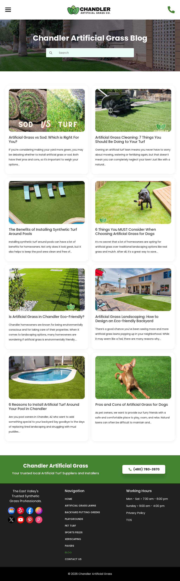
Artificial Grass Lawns (80, 505)
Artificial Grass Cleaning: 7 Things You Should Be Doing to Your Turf (128, 139)
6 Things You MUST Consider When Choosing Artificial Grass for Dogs (125, 231)
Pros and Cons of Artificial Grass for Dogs (131, 404)
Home (68, 499)
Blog (68, 552)
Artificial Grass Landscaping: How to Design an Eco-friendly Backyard (126, 319)
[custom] (11, 510)
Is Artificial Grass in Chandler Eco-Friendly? (46, 317)
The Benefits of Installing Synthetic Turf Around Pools (43, 231)
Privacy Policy (135, 513)
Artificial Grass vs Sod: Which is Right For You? (44, 139)
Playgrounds (74, 519)
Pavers (69, 546)
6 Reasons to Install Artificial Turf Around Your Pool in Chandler (44, 406)
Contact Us (73, 559)
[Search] (50, 52)
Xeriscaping (73, 539)
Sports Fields (73, 532)
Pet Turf (70, 525)
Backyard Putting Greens (82, 512)
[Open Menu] (8, 10)
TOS (129, 520)
